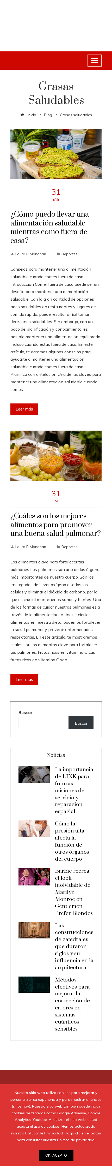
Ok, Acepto (56, 1155)
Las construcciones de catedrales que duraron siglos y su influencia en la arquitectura (74, 946)
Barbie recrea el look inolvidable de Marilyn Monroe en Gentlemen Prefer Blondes (74, 892)
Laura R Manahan (30, 254)
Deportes (69, 254)
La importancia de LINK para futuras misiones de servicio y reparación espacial (74, 790)
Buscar (25, 712)
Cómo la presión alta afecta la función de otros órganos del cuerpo (72, 841)
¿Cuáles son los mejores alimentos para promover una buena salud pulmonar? (55, 524)
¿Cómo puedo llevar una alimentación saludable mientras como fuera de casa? (49, 227)
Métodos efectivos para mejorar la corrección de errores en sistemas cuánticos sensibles (72, 1004)
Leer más (24, 409)
